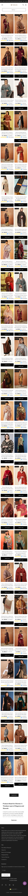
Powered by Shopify (18, 892)
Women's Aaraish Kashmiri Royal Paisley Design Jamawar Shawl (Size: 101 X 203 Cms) (21, 294)
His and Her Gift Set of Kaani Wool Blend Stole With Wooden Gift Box (21, 197)
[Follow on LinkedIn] (13, 885)
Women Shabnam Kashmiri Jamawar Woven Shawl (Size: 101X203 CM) (21, 36)
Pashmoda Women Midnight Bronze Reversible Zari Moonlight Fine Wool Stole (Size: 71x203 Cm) (7, 391)
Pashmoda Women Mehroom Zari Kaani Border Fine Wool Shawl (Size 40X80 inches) (21, 423)
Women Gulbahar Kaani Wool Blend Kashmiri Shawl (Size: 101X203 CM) (7, 68)
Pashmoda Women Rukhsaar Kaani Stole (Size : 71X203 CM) (20, 326)
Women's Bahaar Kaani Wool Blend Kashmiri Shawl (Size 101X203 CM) (21, 230)
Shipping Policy (4, 854)
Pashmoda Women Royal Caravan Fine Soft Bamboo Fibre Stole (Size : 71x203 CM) (7, 552)
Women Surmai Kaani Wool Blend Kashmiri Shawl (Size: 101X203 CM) (7, 165)
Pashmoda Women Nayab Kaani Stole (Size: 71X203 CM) (21, 649)
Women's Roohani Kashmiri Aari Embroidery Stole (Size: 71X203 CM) (7, 455)
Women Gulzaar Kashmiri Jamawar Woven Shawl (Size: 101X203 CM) (21, 133)
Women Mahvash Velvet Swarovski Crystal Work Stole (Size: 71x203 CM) (7, 488)
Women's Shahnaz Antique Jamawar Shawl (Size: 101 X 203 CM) (20, 101)
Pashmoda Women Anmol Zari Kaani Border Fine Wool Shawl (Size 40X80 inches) (7, 778)
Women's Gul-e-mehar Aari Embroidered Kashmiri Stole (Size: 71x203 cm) (7, 617)
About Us (3, 850)
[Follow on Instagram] (9, 885)
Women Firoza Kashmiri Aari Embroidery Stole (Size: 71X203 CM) (7, 36)
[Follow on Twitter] (6, 885)
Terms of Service (5, 857)
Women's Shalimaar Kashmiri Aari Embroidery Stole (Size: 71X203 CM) (21, 68)
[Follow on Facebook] (2, 885)
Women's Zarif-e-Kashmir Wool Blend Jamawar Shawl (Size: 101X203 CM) (7, 133)
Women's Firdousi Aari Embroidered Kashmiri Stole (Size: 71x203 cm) (21, 262)
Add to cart (7, 43)
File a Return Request (6, 847)
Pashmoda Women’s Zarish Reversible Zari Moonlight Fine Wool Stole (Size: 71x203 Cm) (21, 455)
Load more (14, 795)
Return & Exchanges (6, 852)
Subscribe (6, 875)
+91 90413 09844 (13, 880)
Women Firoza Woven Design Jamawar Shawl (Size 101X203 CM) (7, 681)
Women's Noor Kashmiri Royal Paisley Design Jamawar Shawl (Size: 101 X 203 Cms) (7, 101)
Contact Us (3, 859)
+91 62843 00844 (13, 878)
